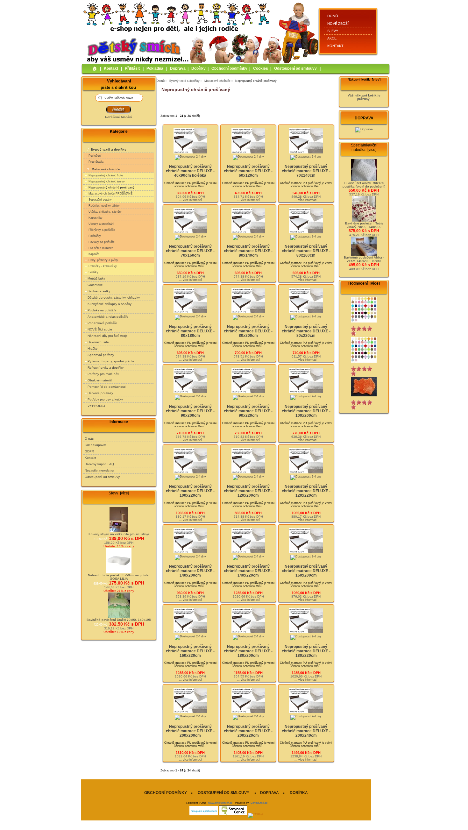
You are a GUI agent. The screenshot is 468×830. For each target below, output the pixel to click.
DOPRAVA (269, 793)
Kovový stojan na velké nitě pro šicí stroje (119, 534)
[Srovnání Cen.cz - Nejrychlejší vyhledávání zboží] (233, 814)
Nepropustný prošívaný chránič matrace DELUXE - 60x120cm (248, 171)
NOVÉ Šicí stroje (100, 329)
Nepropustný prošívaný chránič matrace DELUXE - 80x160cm (306, 251)
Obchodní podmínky (229, 68)
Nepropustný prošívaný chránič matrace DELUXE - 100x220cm (190, 491)
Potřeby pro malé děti (103, 374)
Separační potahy (100, 199)
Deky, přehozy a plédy (103, 260)
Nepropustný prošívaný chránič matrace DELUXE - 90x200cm (190, 411)
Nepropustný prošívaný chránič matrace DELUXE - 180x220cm (306, 651)
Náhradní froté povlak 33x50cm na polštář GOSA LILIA (119, 576)
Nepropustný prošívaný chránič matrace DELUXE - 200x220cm (248, 731)
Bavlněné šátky (99, 291)
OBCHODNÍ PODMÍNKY (165, 793)
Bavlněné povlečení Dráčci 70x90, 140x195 (119, 619)
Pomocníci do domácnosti (106, 386)
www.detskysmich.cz (220, 802)
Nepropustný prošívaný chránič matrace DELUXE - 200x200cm (190, 731)
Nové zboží (338, 23)
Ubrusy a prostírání (101, 223)
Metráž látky (96, 278)
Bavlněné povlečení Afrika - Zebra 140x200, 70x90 (364, 259)
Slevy (332, 31)
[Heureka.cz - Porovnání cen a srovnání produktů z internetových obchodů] (203, 814)
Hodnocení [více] (364, 283)
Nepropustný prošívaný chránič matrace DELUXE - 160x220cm (190, 651)
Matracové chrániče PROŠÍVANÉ (110, 193)
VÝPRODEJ (96, 406)
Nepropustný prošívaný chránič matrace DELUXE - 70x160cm (190, 251)
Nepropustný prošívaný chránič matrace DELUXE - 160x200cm (306, 571)
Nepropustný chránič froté (105, 175)
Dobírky (198, 68)
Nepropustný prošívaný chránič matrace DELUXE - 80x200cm (248, 331)
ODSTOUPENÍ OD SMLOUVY (223, 793)
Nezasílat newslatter (99, 470)
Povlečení (95, 155)
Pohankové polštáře (102, 323)
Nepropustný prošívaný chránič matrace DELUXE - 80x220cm (306, 331)
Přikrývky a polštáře (101, 229)
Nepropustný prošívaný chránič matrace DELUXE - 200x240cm (306, 731)
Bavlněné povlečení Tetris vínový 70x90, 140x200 (364, 225)
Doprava (178, 68)
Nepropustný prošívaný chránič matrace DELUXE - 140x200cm (190, 571)
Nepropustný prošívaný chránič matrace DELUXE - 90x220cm (248, 411)
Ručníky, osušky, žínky (104, 205)
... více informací (190, 200)
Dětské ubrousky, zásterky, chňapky (114, 297)
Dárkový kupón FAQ (99, 464)
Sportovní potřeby (101, 355)
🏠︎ (95, 68)
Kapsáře (93, 254)
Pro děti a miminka (100, 248)
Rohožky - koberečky (102, 266)
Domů (332, 16)
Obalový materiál (100, 380)
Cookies (260, 68)
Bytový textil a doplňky (184, 80)
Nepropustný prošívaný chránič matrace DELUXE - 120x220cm (306, 491)
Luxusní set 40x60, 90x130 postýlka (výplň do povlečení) (364, 184)
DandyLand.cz (259, 802)
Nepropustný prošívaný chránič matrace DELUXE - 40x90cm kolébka (190, 171)
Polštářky (94, 236)
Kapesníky (95, 217)
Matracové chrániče (217, 80)
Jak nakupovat (95, 445)
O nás (89, 438)
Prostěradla (95, 161)
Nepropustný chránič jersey (106, 181)
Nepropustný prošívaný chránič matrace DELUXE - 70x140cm (306, 171)
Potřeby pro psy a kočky (105, 399)
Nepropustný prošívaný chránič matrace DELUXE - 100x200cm (306, 411)
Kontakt (335, 46)
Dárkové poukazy (100, 393)
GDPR (89, 451)
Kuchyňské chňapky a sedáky (109, 304)
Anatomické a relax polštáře (108, 316)
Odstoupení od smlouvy (295, 68)
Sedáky (93, 272)
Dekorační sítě (98, 342)
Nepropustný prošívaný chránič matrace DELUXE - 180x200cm (248, 651)
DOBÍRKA (299, 793)
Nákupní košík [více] (364, 79)
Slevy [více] (119, 493)
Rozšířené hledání (118, 117)
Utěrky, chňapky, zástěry (105, 211)
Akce (332, 38)
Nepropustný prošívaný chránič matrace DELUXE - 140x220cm (248, 571)
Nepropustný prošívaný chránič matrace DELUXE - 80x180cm (190, 331)
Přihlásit (132, 68)
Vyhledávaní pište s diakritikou (118, 83)
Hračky (92, 348)
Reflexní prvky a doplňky (106, 367)
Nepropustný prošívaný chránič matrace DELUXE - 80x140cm (248, 251)
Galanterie (95, 285)
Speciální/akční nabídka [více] (364, 147)
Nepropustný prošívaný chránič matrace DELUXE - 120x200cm (248, 491)
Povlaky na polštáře (101, 242)
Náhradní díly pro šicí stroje (108, 335)
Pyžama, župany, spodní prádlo (111, 361)
